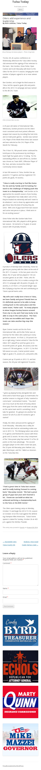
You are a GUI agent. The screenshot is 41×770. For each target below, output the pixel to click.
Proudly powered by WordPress (13, 766)
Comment (7, 563)
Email (5, 597)
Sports (22, 527)
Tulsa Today (20, 2)
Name (6, 588)
